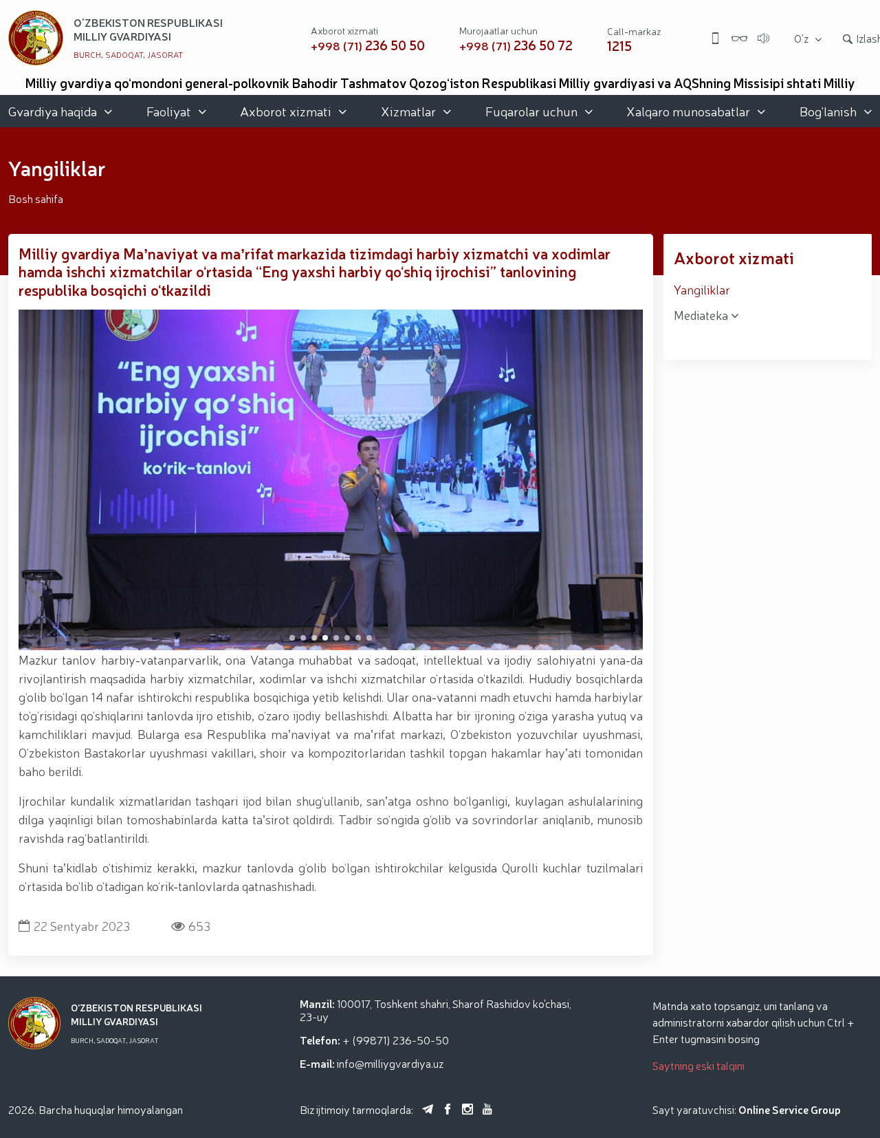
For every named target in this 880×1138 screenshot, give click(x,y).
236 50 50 (368, 45)
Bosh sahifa (35, 198)
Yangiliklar (702, 289)
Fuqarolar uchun (531, 111)
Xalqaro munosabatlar (688, 111)
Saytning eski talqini (698, 1065)
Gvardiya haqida (52, 111)
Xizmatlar (408, 111)
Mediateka (702, 314)
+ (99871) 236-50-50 (395, 1039)
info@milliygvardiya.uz (390, 1063)
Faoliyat (168, 111)
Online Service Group (789, 1109)
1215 (619, 45)
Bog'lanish (828, 111)
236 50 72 (516, 45)
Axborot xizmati (285, 111)
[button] (292, 638)
